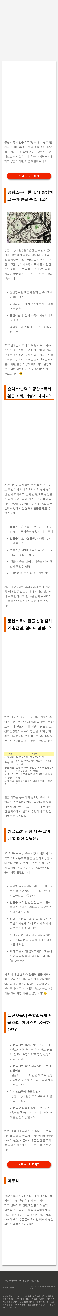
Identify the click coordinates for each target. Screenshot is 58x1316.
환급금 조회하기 (29, 176)
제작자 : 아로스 (8, 1287)
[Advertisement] (29, 29)
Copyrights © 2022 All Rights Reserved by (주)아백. (41, 1287)
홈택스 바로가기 (29, 1164)
